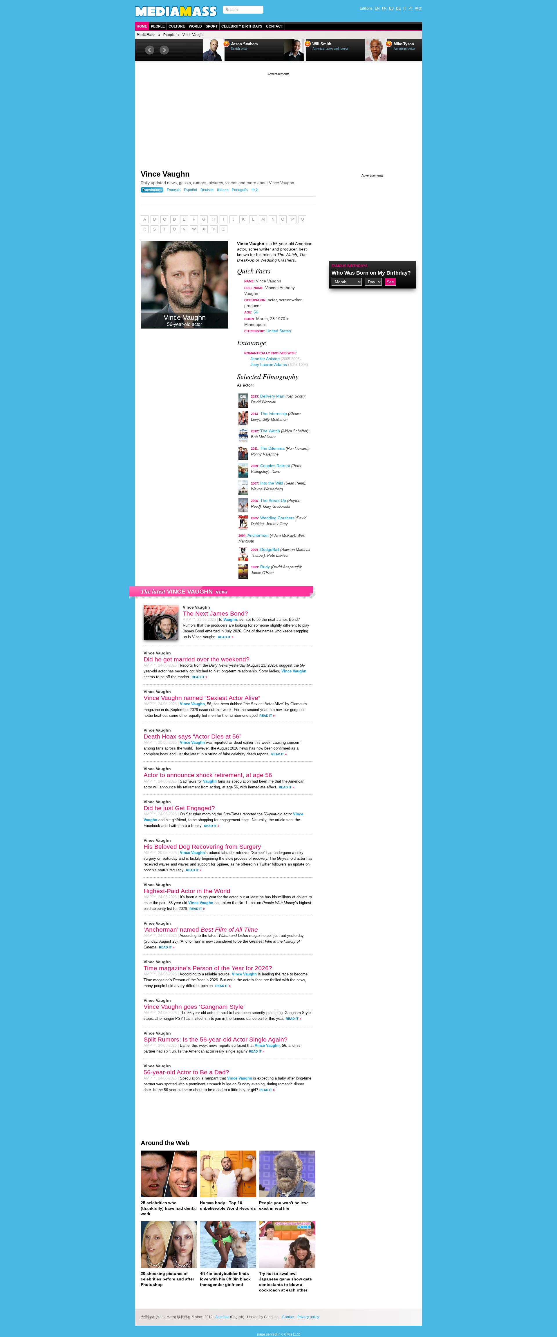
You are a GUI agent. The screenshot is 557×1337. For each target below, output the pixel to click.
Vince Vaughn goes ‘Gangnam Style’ (194, 1006)
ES (391, 8)
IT (404, 8)
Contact (274, 26)
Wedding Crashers (277, 518)
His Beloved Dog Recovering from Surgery (202, 846)
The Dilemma (272, 448)
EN (377, 8)
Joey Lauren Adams (268, 364)
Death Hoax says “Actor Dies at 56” (192, 736)
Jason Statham (218, 44)
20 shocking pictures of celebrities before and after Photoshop (167, 1279)
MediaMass (146, 35)
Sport (212, 26)
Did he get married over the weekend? (196, 659)
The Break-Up (273, 500)
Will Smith (296, 44)
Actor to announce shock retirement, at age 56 (208, 775)
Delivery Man (272, 396)
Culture (177, 26)
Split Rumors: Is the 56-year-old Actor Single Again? (215, 1039)
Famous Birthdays (350, 266)
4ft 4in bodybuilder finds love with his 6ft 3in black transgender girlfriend (225, 1279)
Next (164, 50)
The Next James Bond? (215, 613)
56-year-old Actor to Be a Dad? (186, 1072)
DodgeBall (269, 549)
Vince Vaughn (165, 174)
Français (173, 190)
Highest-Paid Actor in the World (187, 891)
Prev (149, 50)
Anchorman (258, 535)
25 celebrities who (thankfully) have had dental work (169, 1208)
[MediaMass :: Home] (176, 11)
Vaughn (230, 620)
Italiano (223, 190)
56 (256, 312)
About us (222, 1317)
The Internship (273, 413)
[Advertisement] (278, 117)
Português (240, 190)
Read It (224, 637)
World (195, 26)
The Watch (270, 431)
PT (410, 8)
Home (142, 26)
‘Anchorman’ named (201, 929)
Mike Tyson (378, 44)
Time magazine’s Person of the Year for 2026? (208, 968)
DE (398, 8)
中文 (418, 8)
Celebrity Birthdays (241, 26)
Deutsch (207, 190)
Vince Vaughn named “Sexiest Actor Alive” (202, 697)
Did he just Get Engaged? (179, 808)
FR (384, 8)
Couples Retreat (275, 465)
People (158, 26)
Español (190, 190)
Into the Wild (271, 483)
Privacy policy (308, 1317)
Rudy (265, 567)
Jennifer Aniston (265, 358)
